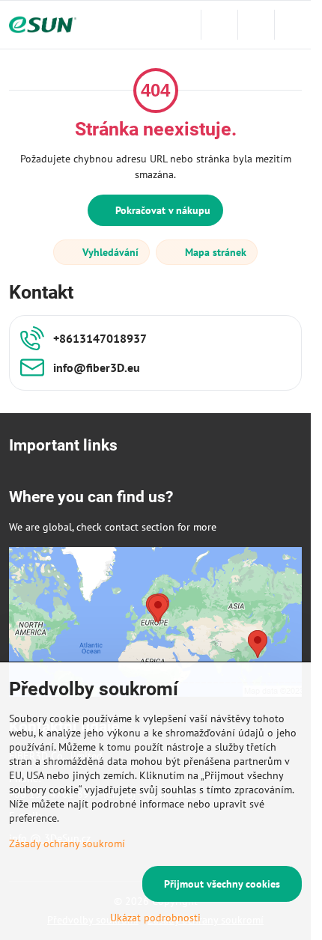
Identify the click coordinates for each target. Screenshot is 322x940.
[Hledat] (219, 25)
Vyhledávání (109, 252)
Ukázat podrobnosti (155, 917)
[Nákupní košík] (256, 25)
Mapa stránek (214, 252)
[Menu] (293, 25)
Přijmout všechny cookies (222, 884)
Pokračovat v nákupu (161, 210)
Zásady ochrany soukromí (67, 843)
